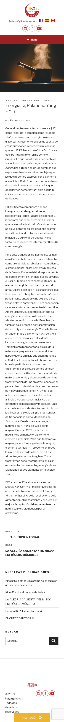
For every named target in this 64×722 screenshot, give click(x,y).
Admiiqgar (41, 100)
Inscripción (29, 717)
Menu (34, 39)
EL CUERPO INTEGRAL (20, 618)
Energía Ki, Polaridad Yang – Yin (24, 611)
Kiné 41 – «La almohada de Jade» (25, 592)
